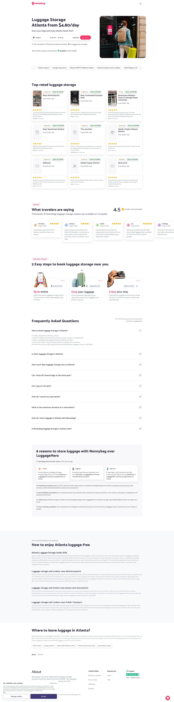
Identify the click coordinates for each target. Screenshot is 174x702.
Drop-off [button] (53, 37)
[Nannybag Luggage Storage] (39, 3)
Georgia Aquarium (59, 68)
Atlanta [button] (38, 37)
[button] (168, 698)
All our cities (92, 680)
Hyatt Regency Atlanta (132, 68)
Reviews (91, 688)
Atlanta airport (43, 68)
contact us (138, 321)
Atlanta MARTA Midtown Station (82, 68)
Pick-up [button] (60, 37)
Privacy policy (61, 694)
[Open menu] (140, 3)
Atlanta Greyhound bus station (109, 68)
